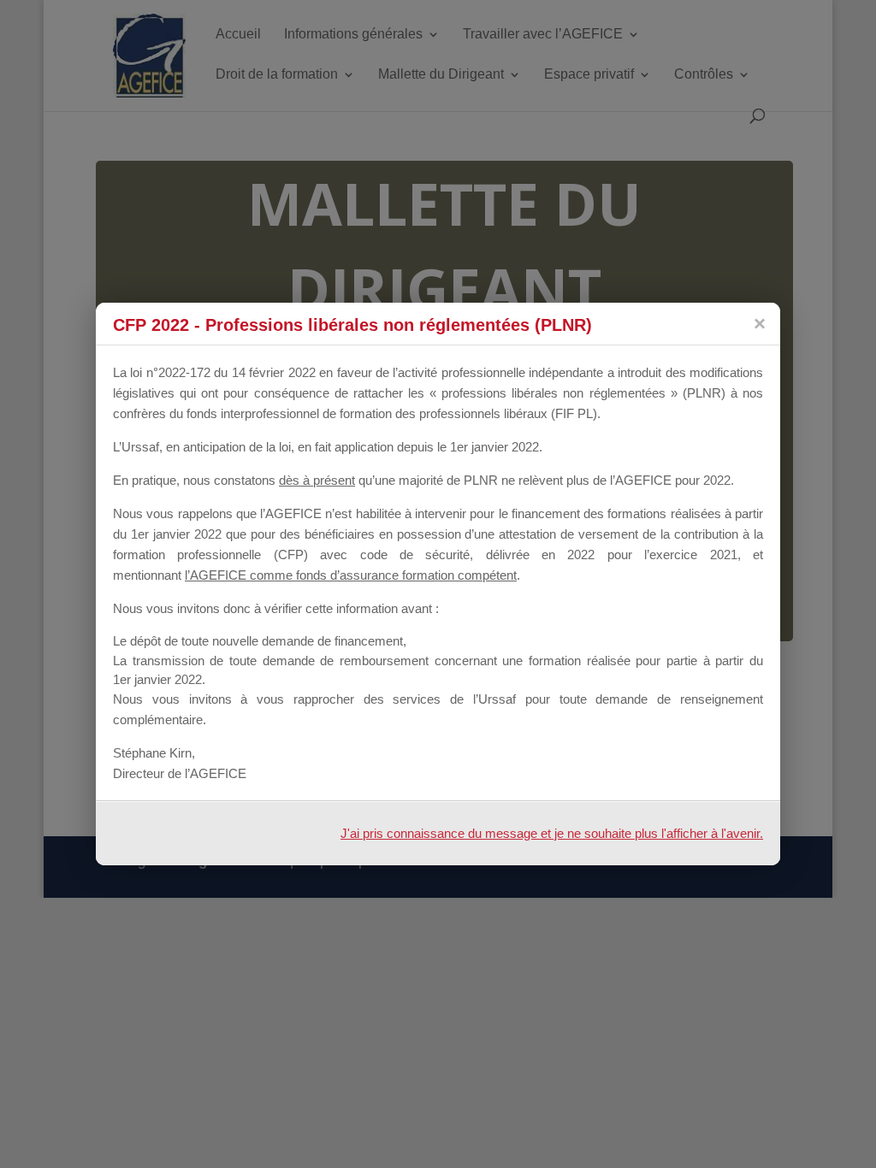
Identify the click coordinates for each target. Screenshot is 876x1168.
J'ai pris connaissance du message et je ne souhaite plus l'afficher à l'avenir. (551, 833)
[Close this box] (758, 324)
